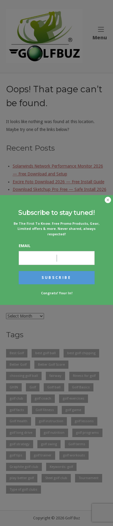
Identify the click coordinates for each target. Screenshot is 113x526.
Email (24, 245)
